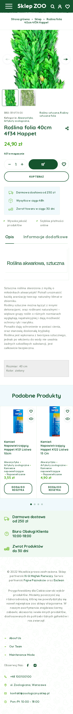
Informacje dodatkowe (45, 236)
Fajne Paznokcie (35, 580)
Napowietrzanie (16, 474)
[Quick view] (31, 419)
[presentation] (7, 59)
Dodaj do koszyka (43, 164)
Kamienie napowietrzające (14, 470)
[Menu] (8, 6)
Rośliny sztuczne (49, 112)
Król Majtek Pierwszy (39, 576)
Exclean (59, 580)
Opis (9, 236)
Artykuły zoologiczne (16, 120)
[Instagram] (35, 665)
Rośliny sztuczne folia (54, 114)
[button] (18, 488)
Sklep (38, 19)
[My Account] (60, 7)
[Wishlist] (67, 7)
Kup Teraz (36, 176)
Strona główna (20, 19)
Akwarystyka (25, 117)
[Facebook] (27, 665)
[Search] (53, 6)
